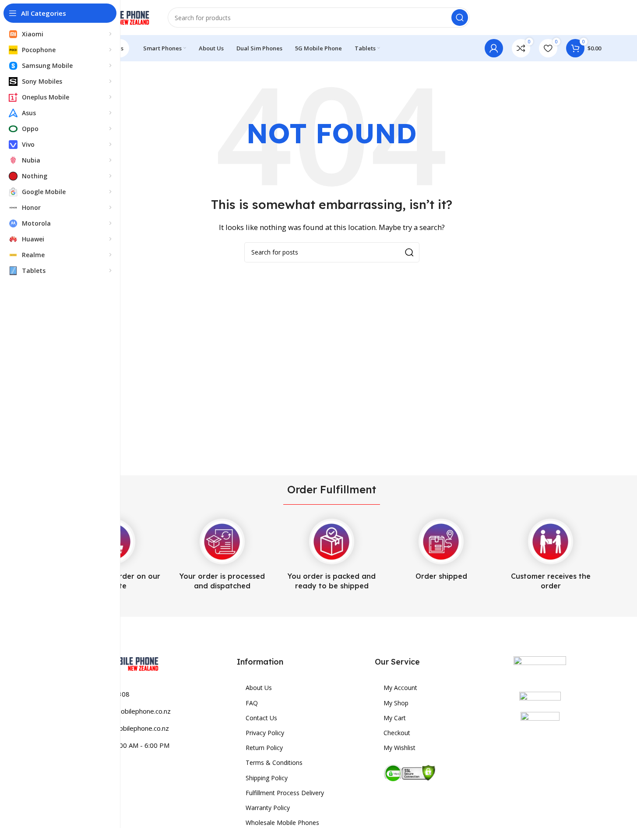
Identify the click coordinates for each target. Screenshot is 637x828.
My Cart (395, 718)
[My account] (493, 48)
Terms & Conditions (274, 762)
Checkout (397, 733)
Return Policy (264, 747)
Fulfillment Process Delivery (285, 793)
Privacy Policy (265, 733)
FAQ (252, 703)
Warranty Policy (268, 807)
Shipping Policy (267, 778)
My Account (400, 687)
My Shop (396, 703)
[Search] (459, 17)
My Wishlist (399, 747)
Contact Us (261, 718)
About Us (259, 687)
